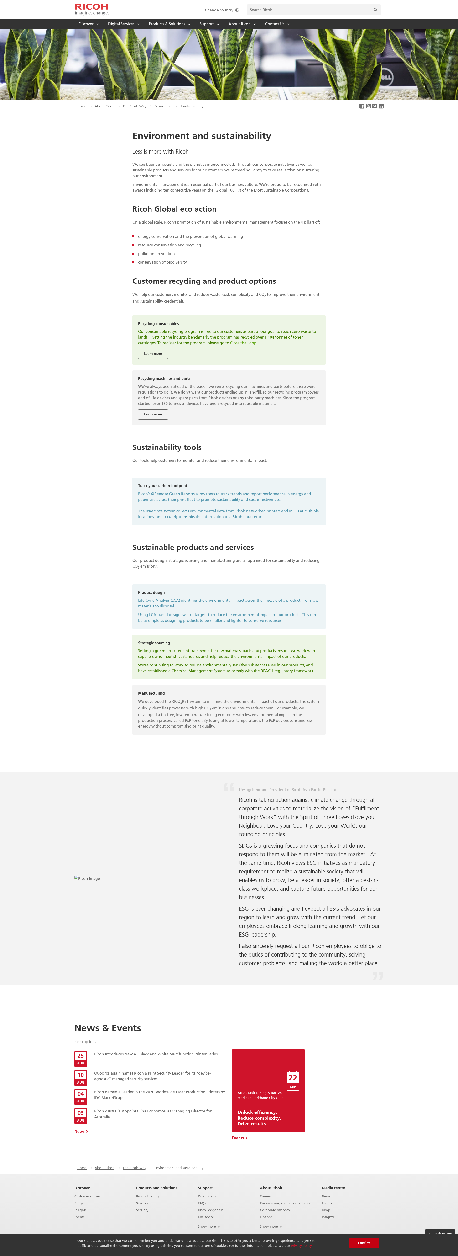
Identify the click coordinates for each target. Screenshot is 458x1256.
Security (142, 1210)
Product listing (147, 1196)
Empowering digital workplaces (285, 1203)
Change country (219, 9)
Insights (80, 1210)
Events (238, 1137)
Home (82, 106)
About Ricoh (104, 106)
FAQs (202, 1203)
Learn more (153, 353)
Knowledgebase (211, 1210)
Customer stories (87, 1196)
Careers (265, 1196)
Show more (207, 1226)
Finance (266, 1217)
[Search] (375, 9)
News (79, 1131)
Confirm (364, 1243)
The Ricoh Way (134, 106)
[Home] (91, 9)
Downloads (207, 1196)
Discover (82, 1188)
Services (142, 1203)
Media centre (333, 1188)
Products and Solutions (156, 1188)
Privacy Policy (301, 1246)
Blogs (78, 1203)
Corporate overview (275, 1210)
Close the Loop (243, 342)
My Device (206, 1217)
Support (205, 1188)
